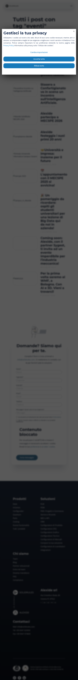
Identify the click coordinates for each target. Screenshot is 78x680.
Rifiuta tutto (39, 66)
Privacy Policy (8, 45)
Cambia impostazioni (39, 52)
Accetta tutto (39, 59)
